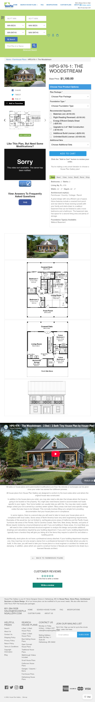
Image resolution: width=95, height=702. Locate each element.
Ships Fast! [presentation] (88, 177)
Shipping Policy (9, 637)
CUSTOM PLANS (65, 5)
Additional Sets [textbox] (56, 140)
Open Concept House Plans (27, 645)
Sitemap (24, 697)
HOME (15, 5)
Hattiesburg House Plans (28, 678)
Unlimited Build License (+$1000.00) (69, 136)
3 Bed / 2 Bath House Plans (27, 634)
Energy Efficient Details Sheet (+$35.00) (66, 122)
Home (8, 59)
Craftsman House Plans (28, 664)
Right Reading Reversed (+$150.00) (69, 117)
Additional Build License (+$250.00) (69, 133)
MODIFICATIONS (52, 5)
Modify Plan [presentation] (76, 177)
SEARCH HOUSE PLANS (30, 5)
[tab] (52, 177)
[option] (15, 120)
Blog (6, 655)
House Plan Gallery (15, 697)
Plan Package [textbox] (56, 92)
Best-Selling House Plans (28, 640)
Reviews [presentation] (82, 177)
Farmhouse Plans (19, 59)
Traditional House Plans (28, 650)
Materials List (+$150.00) (64, 114)
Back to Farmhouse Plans (49, 558)
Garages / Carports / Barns (29, 669)
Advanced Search (30, 50)
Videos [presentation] (65, 177)
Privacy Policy (9, 640)
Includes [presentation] (70, 177)
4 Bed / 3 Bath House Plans (27, 629)
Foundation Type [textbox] (58, 101)
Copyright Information (8, 650)
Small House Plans (28, 660)
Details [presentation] (53, 177)
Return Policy (9, 643)
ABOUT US (49, 613)
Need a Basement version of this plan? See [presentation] (59, 177)
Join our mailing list (69, 623)
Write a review (47, 585)
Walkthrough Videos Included (29, 656)
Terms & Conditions (11, 646)
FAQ (42, 5)
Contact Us (8, 634)
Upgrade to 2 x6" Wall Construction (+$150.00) (68, 128)
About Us (7, 631)
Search (12, 39)
